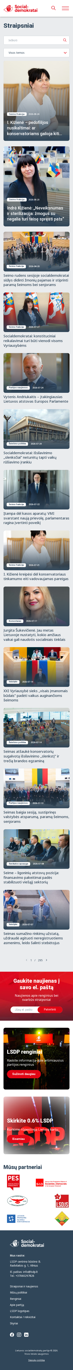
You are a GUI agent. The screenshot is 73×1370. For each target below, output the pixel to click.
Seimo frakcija (17, 114)
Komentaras (15, 621)
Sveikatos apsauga (18, 864)
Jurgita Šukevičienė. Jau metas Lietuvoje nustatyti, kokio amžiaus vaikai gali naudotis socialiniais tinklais (34, 635)
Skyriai (14, 1323)
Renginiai (15, 1299)
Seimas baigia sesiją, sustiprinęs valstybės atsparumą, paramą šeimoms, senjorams (36, 817)
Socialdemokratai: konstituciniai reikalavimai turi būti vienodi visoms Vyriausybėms (33, 341)
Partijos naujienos (18, 387)
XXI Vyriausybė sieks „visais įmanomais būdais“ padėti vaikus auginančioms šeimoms (36, 695)
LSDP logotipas (19, 1311)
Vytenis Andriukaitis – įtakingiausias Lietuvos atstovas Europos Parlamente (36, 399)
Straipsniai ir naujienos (24, 1286)
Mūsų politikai (18, 1292)
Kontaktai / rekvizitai (22, 1317)
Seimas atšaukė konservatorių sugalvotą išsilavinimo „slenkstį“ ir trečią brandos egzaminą (31, 756)
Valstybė (13, 681)
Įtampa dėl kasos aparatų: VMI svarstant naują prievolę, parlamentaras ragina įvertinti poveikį (36, 518)
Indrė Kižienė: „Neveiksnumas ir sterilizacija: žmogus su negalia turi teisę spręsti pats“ (35, 214)
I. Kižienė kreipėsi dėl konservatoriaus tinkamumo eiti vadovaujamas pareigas (36, 576)
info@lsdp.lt (30, 1272)
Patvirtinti (50, 1009)
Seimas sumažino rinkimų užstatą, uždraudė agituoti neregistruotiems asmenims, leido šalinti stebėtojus (33, 938)
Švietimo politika (17, 443)
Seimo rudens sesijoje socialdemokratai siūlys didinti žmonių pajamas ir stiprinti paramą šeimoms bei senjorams (36, 280)
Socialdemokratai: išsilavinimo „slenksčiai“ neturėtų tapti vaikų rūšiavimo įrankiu (30, 457)
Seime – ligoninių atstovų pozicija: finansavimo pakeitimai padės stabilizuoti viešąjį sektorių (31, 877)
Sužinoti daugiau (23, 1074)
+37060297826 (25, 1276)
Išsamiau (18, 1139)
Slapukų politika (36, 1360)
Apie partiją (17, 1305)
